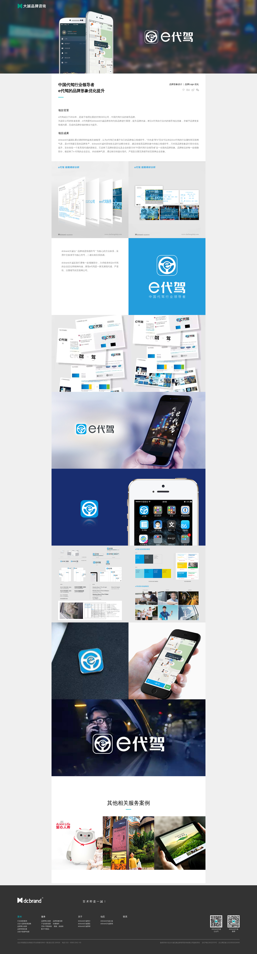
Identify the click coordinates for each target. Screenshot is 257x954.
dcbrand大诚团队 (84, 924)
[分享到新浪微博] (192, 90)
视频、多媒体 (58, 926)
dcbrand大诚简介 (84, 921)
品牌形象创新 (58, 921)
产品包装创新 (46, 924)
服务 (43, 916)
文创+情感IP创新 (23, 932)
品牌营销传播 (22, 929)
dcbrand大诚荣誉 (84, 926)
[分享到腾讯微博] (183, 90)
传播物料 (56, 924)
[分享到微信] (197, 90)
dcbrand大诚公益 (107, 921)
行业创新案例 (22, 921)
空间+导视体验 (46, 926)
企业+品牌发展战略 (24, 924)
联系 (125, 916)
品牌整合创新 (22, 926)
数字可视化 (45, 929)
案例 (19, 916)
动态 (103, 916)
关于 (80, 916)
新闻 (102, 926)
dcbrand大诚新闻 (107, 924)
